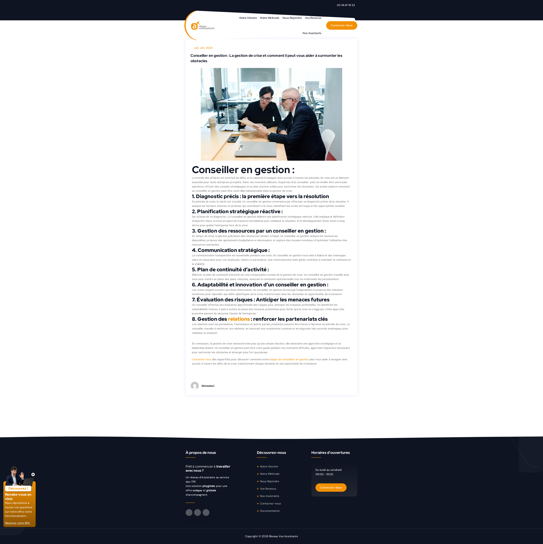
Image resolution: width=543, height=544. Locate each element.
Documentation (270, 511)
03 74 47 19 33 (346, 5)
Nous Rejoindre (292, 18)
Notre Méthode (269, 18)
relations (239, 319)
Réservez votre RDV (18, 523)
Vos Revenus (313, 18)
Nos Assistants (312, 33)
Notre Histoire (248, 18)
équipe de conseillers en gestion (288, 359)
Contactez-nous (201, 359)
